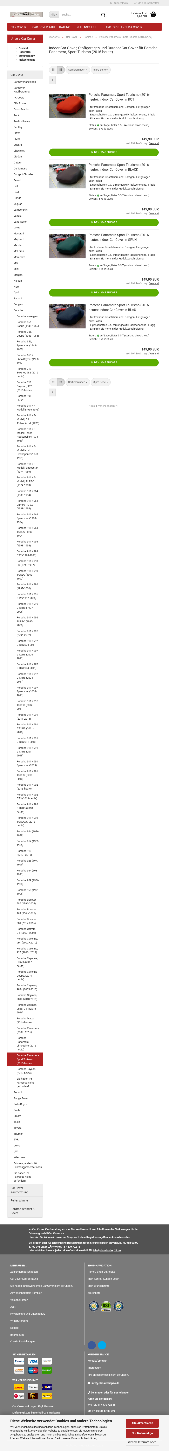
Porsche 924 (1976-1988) (28, 833)
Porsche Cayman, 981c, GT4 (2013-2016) (27, 1008)
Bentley (18, 127)
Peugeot (18, 304)
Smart (17, 1115)
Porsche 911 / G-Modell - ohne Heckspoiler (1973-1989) (28, 434)
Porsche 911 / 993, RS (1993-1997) (28, 562)
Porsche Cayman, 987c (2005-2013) (27, 987)
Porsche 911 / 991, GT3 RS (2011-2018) (28, 751)
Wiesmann (20, 1157)
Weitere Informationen (142, 1442)
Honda (17, 197)
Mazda (17, 245)
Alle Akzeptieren (142, 1423)
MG (16, 263)
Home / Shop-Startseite (101, 1271)
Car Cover (18, 27)
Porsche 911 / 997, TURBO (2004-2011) (28, 705)
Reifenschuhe (86, 27)
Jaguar (18, 203)
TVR (16, 1139)
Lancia (17, 215)
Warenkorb (94, 1292)
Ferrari (17, 180)
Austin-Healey (22, 121)
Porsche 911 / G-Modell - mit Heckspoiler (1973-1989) (28, 452)
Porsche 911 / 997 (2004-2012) (27, 633)
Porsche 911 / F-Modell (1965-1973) (28, 407)
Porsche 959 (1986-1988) (28, 882)
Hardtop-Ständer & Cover (122, 27)
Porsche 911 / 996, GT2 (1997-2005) (28, 596)
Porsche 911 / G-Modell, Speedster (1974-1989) (27, 467)
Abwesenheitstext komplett (26, 1292)
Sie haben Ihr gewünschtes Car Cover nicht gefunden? (41, 1285)
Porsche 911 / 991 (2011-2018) (27, 716)
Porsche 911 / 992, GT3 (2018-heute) (28, 796)
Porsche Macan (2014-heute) (26, 1020)
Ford (16, 192)
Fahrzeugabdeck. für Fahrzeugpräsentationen (28, 1165)
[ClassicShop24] (26, 14)
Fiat (16, 186)
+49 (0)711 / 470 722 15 (101, 1404)
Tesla (17, 1121)
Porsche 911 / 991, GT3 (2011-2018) (28, 740)
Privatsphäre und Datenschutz (27, 1313)
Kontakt (14, 1327)
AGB (12, 1306)
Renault (18, 1092)
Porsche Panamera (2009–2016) (28, 1030)
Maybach (19, 239)
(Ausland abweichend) (136, 125)
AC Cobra (19, 97)
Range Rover (21, 1098)
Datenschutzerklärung (84, 1438)
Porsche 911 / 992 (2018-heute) (27, 786)
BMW (17, 138)
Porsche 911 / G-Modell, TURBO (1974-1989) (26, 481)
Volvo (17, 1145)
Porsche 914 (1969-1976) (28, 843)
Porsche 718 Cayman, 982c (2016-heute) (25, 386)
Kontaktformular (97, 1360)
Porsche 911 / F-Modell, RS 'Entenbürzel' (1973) (28, 419)
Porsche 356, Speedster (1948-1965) (27, 345)
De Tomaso (20, 168)
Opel (16, 292)
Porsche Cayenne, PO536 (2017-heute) (27, 962)
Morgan (18, 274)
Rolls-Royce (20, 1104)
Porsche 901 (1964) (24, 397)
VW (16, 1151)
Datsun (18, 162)
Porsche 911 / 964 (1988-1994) (27, 493)
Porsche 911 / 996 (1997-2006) (27, 586)
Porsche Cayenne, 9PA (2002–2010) (27, 940)
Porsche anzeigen (27, 316)
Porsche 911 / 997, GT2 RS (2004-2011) (28, 654)
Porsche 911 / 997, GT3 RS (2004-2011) (28, 677)
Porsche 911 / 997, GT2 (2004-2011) (28, 642)
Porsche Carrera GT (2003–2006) (26, 930)
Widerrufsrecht (19, 1320)
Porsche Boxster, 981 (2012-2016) (26, 921)
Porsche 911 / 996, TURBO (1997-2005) (28, 621)
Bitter (17, 132)
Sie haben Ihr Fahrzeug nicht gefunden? (25, 1082)
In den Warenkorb (103, 152)
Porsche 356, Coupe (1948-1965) (28, 333)
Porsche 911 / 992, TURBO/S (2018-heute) (28, 821)
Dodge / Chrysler (23, 174)
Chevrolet (19, 150)
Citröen (18, 156)
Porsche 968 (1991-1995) (28, 891)
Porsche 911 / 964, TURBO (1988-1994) (28, 531)
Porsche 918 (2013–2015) (24, 852)
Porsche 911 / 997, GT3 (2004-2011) (28, 666)
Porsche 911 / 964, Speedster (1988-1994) (28, 518)
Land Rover (20, 221)
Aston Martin (21, 109)
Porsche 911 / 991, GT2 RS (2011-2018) (28, 728)
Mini (16, 268)
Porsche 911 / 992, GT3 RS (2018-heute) (28, 808)
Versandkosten (19, 1299)
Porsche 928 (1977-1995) (28, 862)
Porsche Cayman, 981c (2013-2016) (27, 997)
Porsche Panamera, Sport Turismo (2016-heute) (28, 1059)
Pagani (18, 298)
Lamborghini (21, 209)
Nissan (18, 280)
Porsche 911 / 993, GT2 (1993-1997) (28, 553)
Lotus (17, 227)
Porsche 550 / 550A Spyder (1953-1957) (28, 359)
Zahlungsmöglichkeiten (24, 1271)
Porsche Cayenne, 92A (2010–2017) (27, 950)
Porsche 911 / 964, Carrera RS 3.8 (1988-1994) (28, 504)
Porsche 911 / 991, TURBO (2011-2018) (28, 775)
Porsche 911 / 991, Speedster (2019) (28, 763)
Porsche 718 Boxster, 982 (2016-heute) (28, 372)
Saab (17, 1110)
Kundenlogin (120, 3)
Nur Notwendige (142, 1433)
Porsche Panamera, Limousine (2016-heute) (27, 1043)
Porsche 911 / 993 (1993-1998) (27, 543)
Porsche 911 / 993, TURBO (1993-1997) (28, 574)
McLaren (19, 251)
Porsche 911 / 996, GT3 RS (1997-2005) (28, 607)
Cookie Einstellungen (22, 1341)
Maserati (19, 233)
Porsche (18, 310)
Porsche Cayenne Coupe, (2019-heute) (27, 975)
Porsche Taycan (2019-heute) (26, 1070)
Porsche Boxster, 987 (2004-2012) (26, 911)
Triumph (18, 1133)
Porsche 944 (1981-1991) (28, 872)
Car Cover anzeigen (25, 81)
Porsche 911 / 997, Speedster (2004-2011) (28, 691)
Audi (16, 115)
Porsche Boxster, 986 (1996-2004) (26, 901)
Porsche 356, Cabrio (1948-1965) (28, 324)
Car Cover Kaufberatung (51, 27)
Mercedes (19, 257)
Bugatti (18, 144)
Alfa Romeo (20, 103)
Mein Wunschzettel (147, 3)
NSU (16, 286)
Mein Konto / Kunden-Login (103, 1278)
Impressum (17, 1334)
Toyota (17, 1127)
